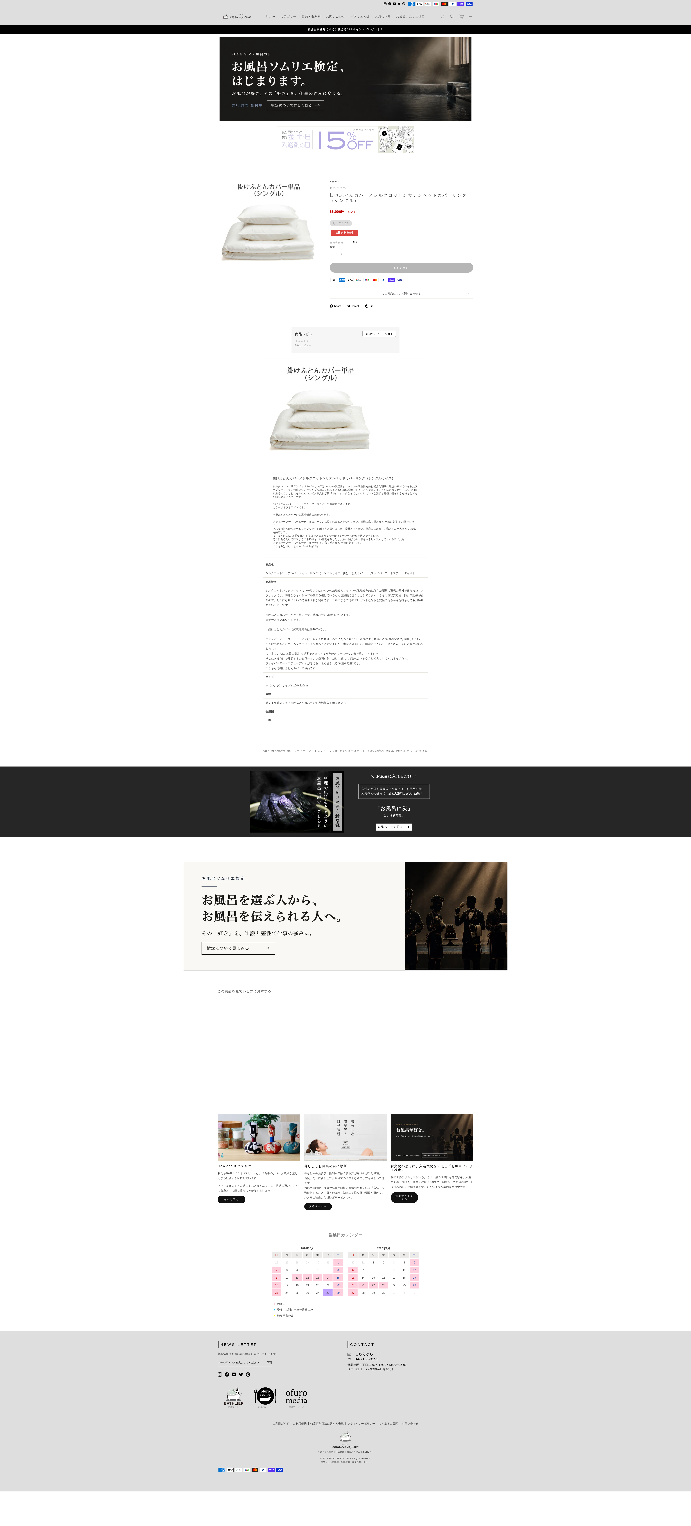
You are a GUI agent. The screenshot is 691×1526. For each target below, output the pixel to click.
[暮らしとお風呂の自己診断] (345, 1137)
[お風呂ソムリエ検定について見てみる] (345, 916)
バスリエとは (360, 16)
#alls (266, 750)
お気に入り (383, 16)
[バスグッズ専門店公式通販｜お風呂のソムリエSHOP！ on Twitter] (241, 1374)
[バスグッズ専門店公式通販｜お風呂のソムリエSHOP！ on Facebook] (227, 1374)
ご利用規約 (300, 1423)
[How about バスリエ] (259, 1137)
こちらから (362, 1354)
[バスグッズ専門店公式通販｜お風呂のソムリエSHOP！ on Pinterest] (248, 1374)
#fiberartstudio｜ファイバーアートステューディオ (304, 750)
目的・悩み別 (311, 16)
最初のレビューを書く (379, 333)
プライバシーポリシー (361, 1423)
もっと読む (231, 1199)
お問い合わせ (335, 16)
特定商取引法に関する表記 (327, 1423)
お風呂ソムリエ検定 (410, 16)
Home (270, 16)
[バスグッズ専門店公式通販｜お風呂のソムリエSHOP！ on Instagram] (220, 1374)
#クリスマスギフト (352, 750)
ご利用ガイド (281, 1423)
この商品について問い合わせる (401, 293)
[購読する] (269, 1363)
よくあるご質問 (388, 1423)
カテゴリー (288, 16)
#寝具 (390, 750)
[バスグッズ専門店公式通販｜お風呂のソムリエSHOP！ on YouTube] (234, 1374)
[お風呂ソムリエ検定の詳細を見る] (345, 79)
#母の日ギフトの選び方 (411, 750)
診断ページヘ (318, 1206)
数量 (332, 246)
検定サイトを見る (404, 1197)
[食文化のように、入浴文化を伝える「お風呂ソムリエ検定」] (432, 1137)
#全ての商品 (376, 750)
